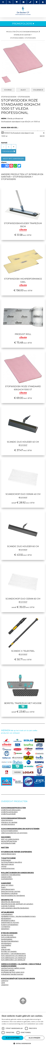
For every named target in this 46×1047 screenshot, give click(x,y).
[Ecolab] (28, 740)
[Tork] (39, 745)
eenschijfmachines (9, 841)
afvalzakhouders (8, 920)
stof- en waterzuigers (10, 839)
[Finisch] (6, 781)
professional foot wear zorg (12, 972)
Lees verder (39, 1024)
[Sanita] (39, 758)
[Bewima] (28, 745)
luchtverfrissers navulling (11, 862)
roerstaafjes (6, 945)
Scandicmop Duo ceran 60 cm (23, 599)
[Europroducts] (39, 781)
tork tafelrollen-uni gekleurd (13, 960)
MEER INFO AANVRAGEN (13, 159)
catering (4, 981)
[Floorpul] (39, 762)
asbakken (5, 929)
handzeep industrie (9, 893)
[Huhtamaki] (6, 758)
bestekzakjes (6, 939)
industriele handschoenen (12, 974)
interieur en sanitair (22, 35)
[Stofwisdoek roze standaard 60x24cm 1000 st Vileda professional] (23, 58)
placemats (5, 949)
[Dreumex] (17, 753)
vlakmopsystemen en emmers (14, 833)
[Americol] (6, 753)
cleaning (4, 985)
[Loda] (28, 772)
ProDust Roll (23, 334)
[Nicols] (39, 766)
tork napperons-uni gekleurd (13, 956)
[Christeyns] (17, 740)
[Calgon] (28, 781)
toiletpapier (6, 860)
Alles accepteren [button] (12, 1038)
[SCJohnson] (28, 749)
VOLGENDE (37, 90)
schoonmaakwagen (9, 831)
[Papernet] (6, 749)
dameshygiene (7, 864)
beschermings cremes (10, 891)
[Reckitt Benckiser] (17, 781)
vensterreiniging (8, 824)
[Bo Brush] (39, 740)
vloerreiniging (7, 820)
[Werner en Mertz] (6, 740)
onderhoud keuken (9, 812)
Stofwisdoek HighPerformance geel (23, 280)
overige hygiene (8, 906)
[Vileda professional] (6, 745)
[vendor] (28, 766)
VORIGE (8, 90)
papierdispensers (8, 854)
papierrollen (6, 877)
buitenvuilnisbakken (9, 925)
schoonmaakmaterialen (28, 32)
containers (5, 927)
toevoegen (7, 151)
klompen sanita (7, 970)
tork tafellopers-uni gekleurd (13, 958)
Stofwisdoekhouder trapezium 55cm (23, 225)
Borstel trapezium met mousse (23, 703)
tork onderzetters (8, 937)
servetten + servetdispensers (13, 954)
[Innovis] (6, 762)
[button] (23, 1043)
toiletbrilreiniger (8, 868)
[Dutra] (6, 772)
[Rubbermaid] (17, 749)
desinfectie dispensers (10, 902)
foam (3, 887)
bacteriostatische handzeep (13, 896)
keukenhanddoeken (10, 941)
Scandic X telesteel (23, 651)
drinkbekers (6, 943)
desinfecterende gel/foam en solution (17, 904)
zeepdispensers (8, 889)
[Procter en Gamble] (28, 762)
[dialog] (23, 1029)
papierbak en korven (10, 922)
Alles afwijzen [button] (34, 1038)
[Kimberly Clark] (39, 749)
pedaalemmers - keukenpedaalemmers (18, 916)
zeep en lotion (7, 885)
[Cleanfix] (6, 766)
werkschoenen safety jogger (13, 968)
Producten (11, 32)
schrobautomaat (8, 843)
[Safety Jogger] (28, 758)
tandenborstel (7, 935)
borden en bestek (9, 951)
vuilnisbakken (7, 914)
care (3, 983)
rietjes (3, 947)
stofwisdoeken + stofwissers (23, 38)
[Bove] (17, 772)
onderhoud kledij (8, 814)
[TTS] (17, 766)
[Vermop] (17, 758)
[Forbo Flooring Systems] (17, 762)
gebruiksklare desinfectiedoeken (15, 908)
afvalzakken (6, 918)
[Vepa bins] (28, 753)
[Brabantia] (39, 753)
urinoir (3, 866)
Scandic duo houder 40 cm (23, 442)
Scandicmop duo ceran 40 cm (23, 494)
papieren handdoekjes (10, 875)
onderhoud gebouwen (11, 810)
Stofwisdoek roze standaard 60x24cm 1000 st (23, 388)
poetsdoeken (7, 879)
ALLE (22, 90)
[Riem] (17, 745)
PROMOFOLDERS (22, 23)
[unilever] (39, 772)
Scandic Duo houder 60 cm (23, 546)
